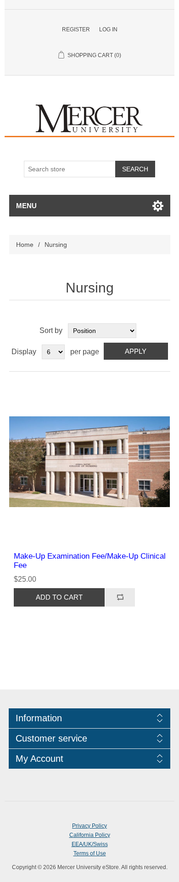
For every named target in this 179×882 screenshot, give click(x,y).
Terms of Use (89, 853)
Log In (108, 29)
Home (25, 244)
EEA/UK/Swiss (90, 844)
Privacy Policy (89, 826)
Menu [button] (26, 206)
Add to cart (59, 597)
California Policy (89, 835)
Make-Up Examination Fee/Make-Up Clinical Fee (90, 561)
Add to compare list (120, 597)
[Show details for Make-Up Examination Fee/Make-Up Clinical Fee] (89, 462)
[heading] (89, 718)
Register (76, 29)
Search (135, 169)
